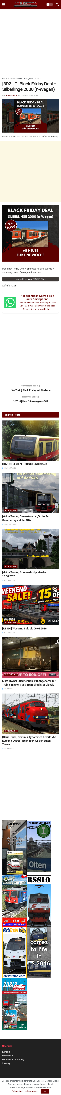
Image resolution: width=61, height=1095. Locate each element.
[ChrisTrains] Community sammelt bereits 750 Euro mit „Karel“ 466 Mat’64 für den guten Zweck (29, 740)
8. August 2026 (9, 580)
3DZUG (39, 78)
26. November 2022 (29, 95)
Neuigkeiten (29, 78)
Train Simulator (15, 78)
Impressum (7, 1055)
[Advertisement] (30, 42)
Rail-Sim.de (11, 95)
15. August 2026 (10, 468)
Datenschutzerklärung (13, 1059)
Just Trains (11, 675)
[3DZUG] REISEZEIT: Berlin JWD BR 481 (24, 464)
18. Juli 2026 (8, 689)
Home (4, 78)
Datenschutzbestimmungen (25, 1091)
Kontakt (6, 1052)
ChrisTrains (11, 731)
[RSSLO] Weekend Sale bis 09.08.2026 (24, 628)
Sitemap (6, 1063)
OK (45, 1091)
